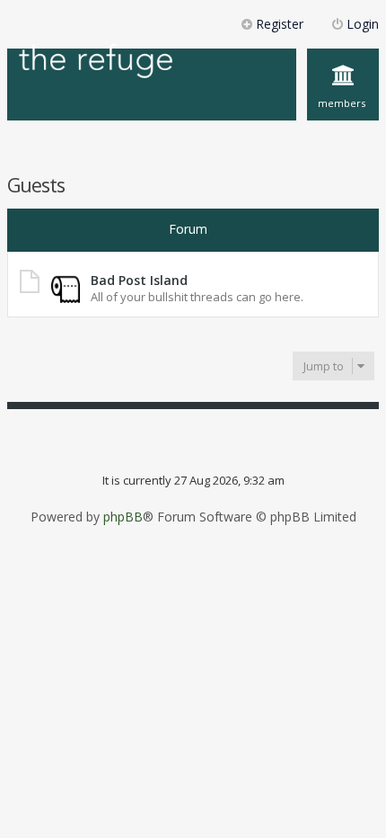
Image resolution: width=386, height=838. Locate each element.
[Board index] (96, 62)
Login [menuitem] (363, 23)
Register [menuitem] (279, 23)
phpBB (123, 517)
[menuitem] (343, 84)
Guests (36, 185)
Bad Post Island (139, 280)
